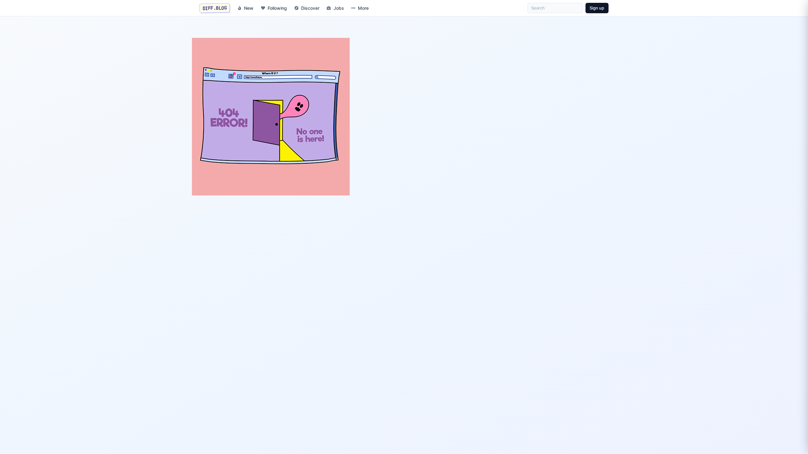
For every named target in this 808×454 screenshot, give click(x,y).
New (248, 8)
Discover (310, 8)
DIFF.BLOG (215, 7)
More (363, 8)
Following (277, 8)
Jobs (339, 8)
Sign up (597, 7)
